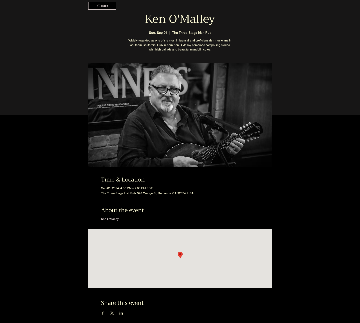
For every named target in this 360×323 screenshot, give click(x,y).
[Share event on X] (112, 313)
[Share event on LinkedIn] (121, 313)
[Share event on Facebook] (103, 313)
